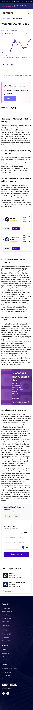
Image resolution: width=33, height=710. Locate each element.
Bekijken (15, 228)
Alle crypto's (6, 641)
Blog (3, 656)
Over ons (5, 679)
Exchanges (5, 637)
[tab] (8, 75)
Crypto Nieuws (7, 6)
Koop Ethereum (7, 611)
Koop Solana (6, 625)
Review (6, 228)
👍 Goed (7, 516)
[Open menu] (28, 13)
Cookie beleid (6, 675)
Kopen (8, 98)
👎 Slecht (16, 516)
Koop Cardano (6, 618)
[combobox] (25, 547)
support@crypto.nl (8, 688)
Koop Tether (6, 622)
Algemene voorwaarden (9, 669)
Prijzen (9, 18)
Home (3, 18)
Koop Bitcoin (6, 608)
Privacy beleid (6, 672)
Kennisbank (6, 660)
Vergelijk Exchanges (19, 402)
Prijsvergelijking (7, 634)
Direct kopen (15, 554)
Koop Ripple (6, 615)
